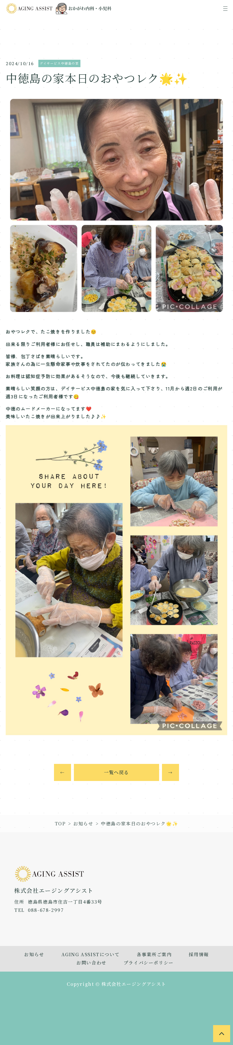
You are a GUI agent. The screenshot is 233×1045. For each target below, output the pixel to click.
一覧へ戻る (116, 772)
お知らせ (83, 823)
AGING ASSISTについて (90, 954)
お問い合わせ (91, 962)
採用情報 (199, 954)
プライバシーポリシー (149, 962)
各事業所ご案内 (154, 954)
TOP (60, 823)
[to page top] (221, 1033)
